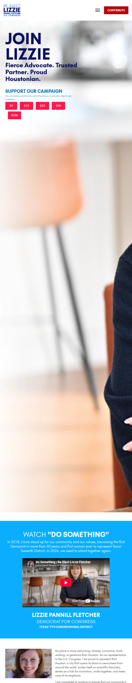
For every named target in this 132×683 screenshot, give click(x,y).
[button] (97, 10)
